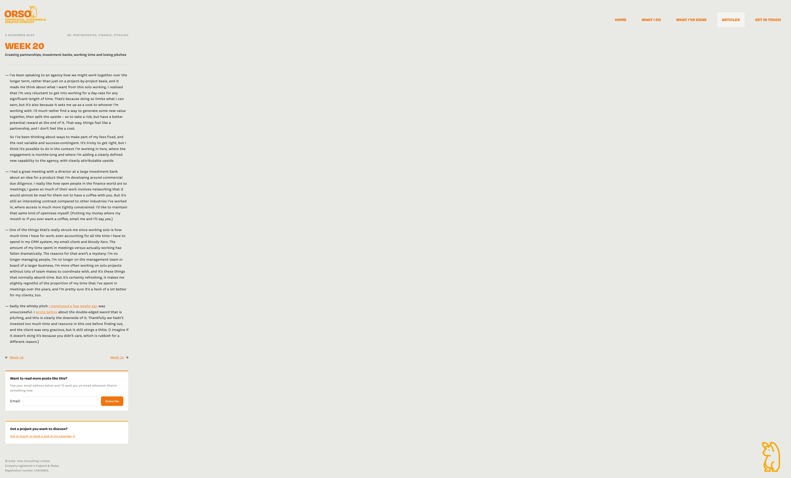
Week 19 (17, 357)
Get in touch (768, 19)
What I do (651, 19)
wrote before (46, 312)
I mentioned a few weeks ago (73, 306)
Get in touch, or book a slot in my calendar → (42, 436)
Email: (15, 401)
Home (620, 19)
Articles (731, 19)
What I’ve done (691, 19)
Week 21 (117, 357)
